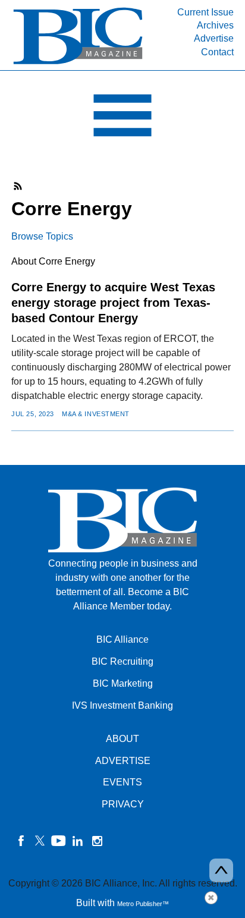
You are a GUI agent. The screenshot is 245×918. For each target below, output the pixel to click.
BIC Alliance (122, 639)
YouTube (58, 840)
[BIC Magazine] (78, 63)
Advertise (214, 38)
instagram (96, 840)
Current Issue (205, 12)
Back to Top (221, 870)
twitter (39, 840)
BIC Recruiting (122, 661)
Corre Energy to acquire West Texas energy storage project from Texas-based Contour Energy (113, 303)
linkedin (77, 840)
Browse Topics (42, 236)
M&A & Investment (96, 413)
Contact (217, 52)
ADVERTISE (122, 761)
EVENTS (122, 782)
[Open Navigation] (122, 118)
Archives (215, 25)
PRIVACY (123, 804)
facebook (20, 840)
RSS (18, 186)
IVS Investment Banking (122, 705)
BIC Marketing (123, 683)
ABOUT (122, 739)
